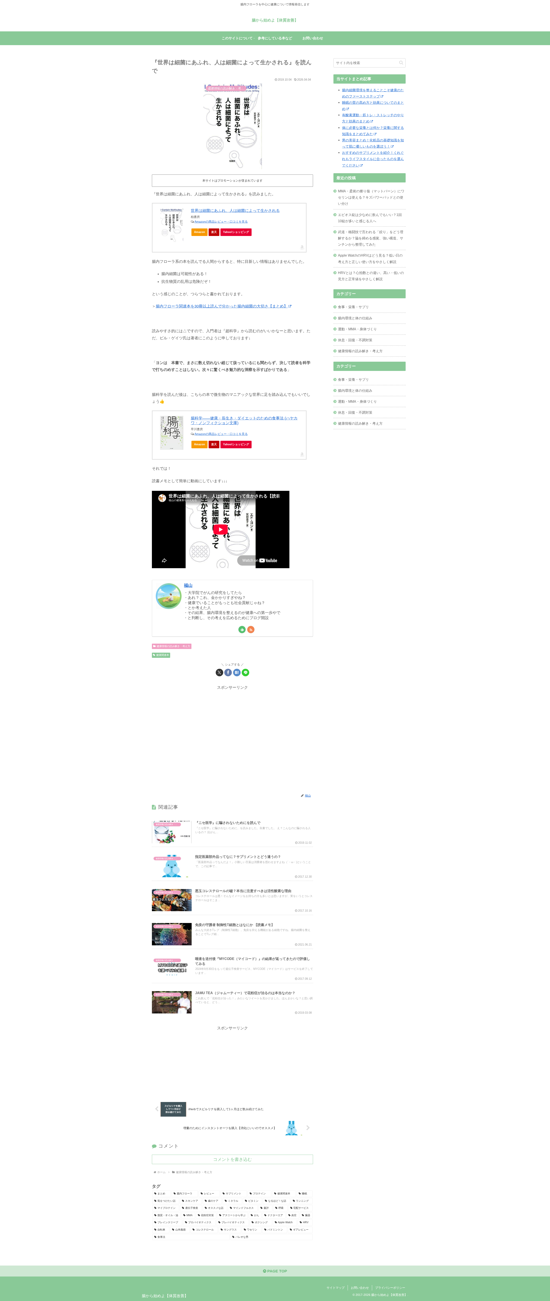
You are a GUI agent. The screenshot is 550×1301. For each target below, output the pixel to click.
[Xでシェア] (219, 672)
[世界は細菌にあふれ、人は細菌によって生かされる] (171, 225)
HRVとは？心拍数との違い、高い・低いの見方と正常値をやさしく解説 (371, 276)
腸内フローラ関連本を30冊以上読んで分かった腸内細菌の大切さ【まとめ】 (222, 306)
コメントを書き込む (232, 1159)
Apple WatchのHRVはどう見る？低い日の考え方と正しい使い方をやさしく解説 (370, 258)
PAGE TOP (276, 1271)
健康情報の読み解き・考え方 (173, 646)
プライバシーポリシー (390, 1287)
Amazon (199, 232)
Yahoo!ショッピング (236, 232)
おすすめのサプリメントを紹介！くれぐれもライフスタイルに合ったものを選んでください (373, 159)
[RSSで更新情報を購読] (251, 629)
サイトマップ (336, 1287)
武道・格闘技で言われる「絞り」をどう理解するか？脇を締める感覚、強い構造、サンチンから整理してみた (370, 238)
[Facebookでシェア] (228, 672)
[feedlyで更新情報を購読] (242, 629)
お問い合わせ (360, 1287)
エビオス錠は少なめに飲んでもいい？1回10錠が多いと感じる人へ (370, 218)
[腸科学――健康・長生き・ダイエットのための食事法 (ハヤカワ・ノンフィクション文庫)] (171, 433)
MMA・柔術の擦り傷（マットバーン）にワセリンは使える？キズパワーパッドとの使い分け (371, 197)
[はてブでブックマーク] (237, 672)
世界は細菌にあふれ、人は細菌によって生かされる (235, 210)
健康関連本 (162, 655)
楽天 (214, 232)
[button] (401, 62)
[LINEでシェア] (245, 672)
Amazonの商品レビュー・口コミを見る (221, 221)
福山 (188, 585)
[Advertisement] (232, 739)
